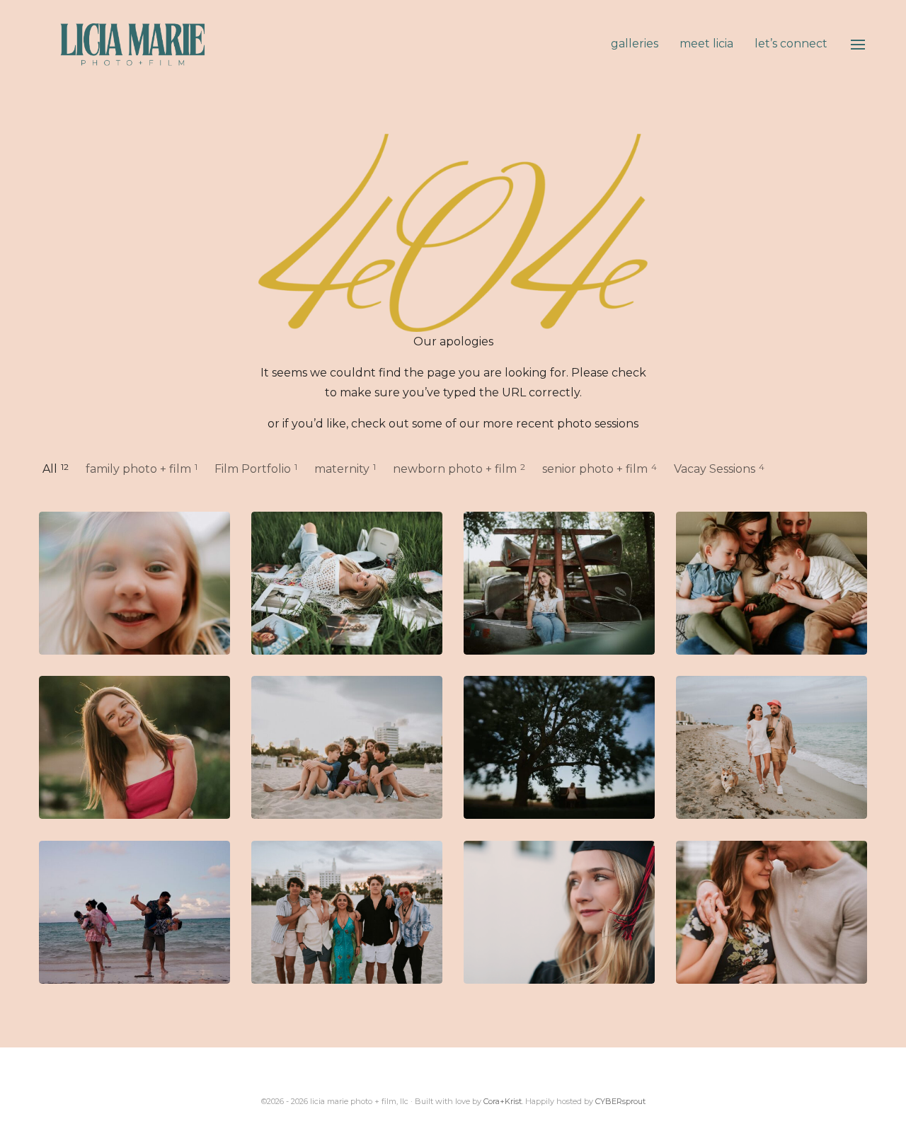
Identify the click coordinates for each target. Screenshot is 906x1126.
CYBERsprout (620, 1101)
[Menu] (858, 44)
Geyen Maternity (771, 912)
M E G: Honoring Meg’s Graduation (559, 912)
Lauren (559, 583)
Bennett (771, 583)
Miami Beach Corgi (771, 748)
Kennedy (134, 748)
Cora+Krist (502, 1101)
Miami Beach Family (346, 748)
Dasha (346, 583)
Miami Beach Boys (346, 912)
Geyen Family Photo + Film (134, 583)
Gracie (559, 748)
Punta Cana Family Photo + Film (134, 912)
